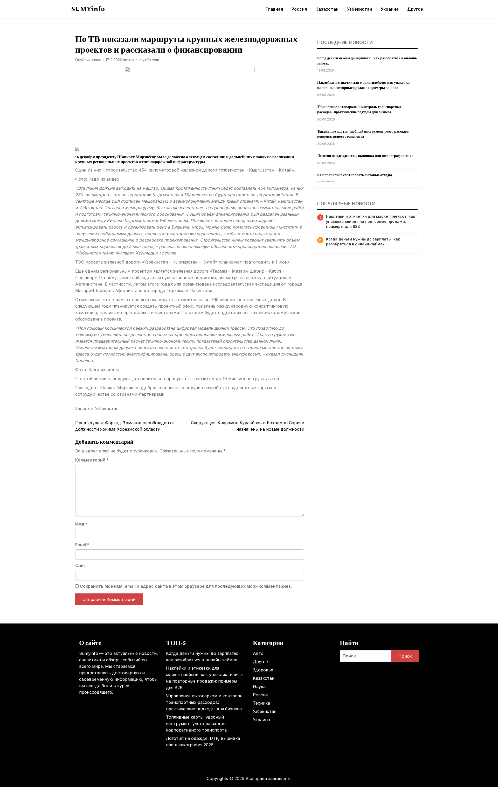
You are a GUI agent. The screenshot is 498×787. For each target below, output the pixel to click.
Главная (274, 9)
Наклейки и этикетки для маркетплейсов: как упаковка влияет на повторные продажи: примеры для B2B (370, 221)
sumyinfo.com (147, 60)
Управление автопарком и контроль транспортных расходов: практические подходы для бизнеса (204, 702)
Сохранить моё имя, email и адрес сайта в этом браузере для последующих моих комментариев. (186, 586)
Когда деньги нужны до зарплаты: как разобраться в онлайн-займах (363, 241)
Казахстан (326, 9)
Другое (415, 9)
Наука (259, 686)
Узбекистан (359, 9)
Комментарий (92, 460)
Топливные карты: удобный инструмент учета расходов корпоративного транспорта (196, 723)
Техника (261, 703)
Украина (390, 9)
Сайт (80, 565)
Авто (258, 653)
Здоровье (263, 669)
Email (82, 544)
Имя (81, 524)
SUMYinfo (88, 8)
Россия (299, 9)
